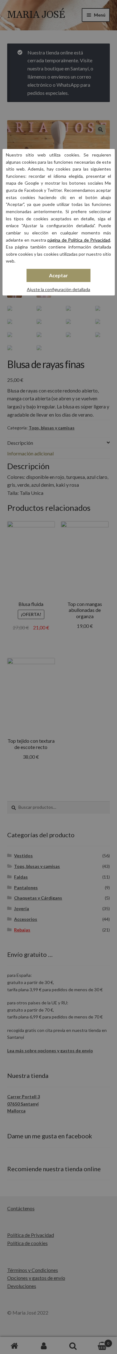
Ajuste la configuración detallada (58, 289)
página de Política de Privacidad (78, 240)
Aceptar (58, 275)
